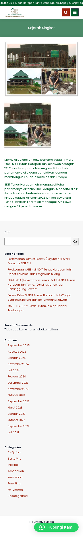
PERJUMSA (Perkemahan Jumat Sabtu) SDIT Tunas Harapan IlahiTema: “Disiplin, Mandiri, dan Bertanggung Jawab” (41, 284)
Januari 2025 (17, 358)
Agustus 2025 (17, 351)
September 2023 (18, 401)
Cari (7, 232)
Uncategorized (18, 496)
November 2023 (18, 389)
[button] (56, 527)
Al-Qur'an (14, 452)
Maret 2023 (15, 407)
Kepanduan (16, 471)
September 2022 (18, 426)
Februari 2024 (17, 376)
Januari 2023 (16, 414)
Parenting (14, 483)
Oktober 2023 (16, 395)
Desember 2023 (18, 383)
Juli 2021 (13, 432)
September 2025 (19, 345)
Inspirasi (13, 465)
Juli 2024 (14, 370)
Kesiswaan (15, 477)
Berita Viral (15, 458)
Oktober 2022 (16, 420)
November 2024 (18, 364)
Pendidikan (15, 490)
